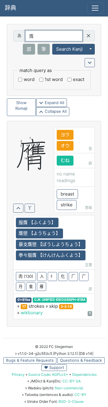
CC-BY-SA (71, 381)
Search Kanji (69, 49)
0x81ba (23, 300)
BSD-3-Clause (71, 401)
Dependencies (84, 374)
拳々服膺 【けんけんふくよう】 (51, 255)
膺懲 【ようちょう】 (39, 233)
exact (78, 79)
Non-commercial (69, 388)
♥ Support (54, 367)
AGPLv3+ (60, 374)
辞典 (10, 7)
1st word (54, 79)
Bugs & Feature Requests (30, 360)
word (29, 79)
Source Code (39, 374)
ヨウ (65, 134)
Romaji (21, 108)
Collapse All (55, 111)
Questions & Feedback (81, 360)
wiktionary (32, 313)
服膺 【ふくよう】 (37, 222)
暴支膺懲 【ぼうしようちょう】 (51, 244)
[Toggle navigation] (95, 8)
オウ (65, 145)
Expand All (54, 102)
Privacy (18, 374)
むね (65, 160)
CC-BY (80, 394)
